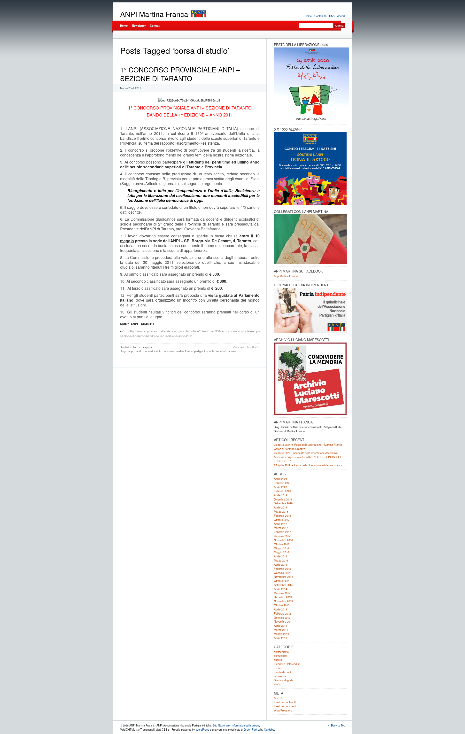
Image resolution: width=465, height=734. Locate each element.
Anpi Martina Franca (286, 276)
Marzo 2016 (281, 560)
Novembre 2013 (283, 601)
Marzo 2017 (281, 528)
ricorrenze (280, 676)
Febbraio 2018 (282, 515)
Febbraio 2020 (282, 491)
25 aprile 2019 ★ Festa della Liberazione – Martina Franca (308, 465)
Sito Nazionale (221, 725)
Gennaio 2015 (282, 573)
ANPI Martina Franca (154, 14)
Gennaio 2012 (282, 617)
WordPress (202, 729)
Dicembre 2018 (283, 499)
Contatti (155, 25)
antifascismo (281, 652)
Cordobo (269, 729)
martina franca (184, 351)
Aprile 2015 (280, 564)
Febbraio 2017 (282, 532)
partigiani (199, 351)
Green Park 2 (252, 729)
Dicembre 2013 (283, 597)
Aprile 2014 (280, 589)
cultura (278, 660)
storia (277, 684)
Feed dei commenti (285, 706)
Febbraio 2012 (282, 613)
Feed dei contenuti (284, 702)
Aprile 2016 (280, 556)
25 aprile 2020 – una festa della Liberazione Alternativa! (306, 453)
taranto (232, 351)
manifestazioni (282, 672)
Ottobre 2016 (281, 544)
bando (138, 351)
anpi (130, 351)
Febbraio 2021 (282, 483)
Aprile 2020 (280, 487)
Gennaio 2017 (282, 536)
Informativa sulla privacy (246, 725)
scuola (210, 351)
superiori (221, 351)
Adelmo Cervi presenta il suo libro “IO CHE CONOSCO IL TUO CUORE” (308, 459)
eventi (277, 668)
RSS (331, 16)
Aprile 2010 (280, 638)
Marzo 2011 (281, 630)
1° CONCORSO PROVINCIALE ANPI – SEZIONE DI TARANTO (180, 74)
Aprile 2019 (280, 495)
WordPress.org (283, 710)
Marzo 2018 (281, 511)
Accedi (341, 16)
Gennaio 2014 (282, 593)
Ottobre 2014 (281, 581)
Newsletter (139, 25)
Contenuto (320, 16)
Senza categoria (142, 347)
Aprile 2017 (280, 524)
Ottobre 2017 (281, 520)
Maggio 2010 (281, 634)
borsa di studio (152, 351)
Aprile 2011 (280, 625)
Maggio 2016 (281, 552)
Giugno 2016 (281, 548)
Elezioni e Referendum (287, 664)
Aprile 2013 (280, 609)
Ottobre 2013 (281, 605)
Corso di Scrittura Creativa (289, 449)
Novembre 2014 (283, 576)
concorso (168, 351)
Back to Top (338, 725)
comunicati (280, 655)
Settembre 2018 (283, 503)
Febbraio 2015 (282, 568)
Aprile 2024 (280, 479)
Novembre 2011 (283, 621)
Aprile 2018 (280, 507)
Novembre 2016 (283, 540)
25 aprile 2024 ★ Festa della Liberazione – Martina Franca (308, 444)
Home (308, 16)
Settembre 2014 (283, 585)
